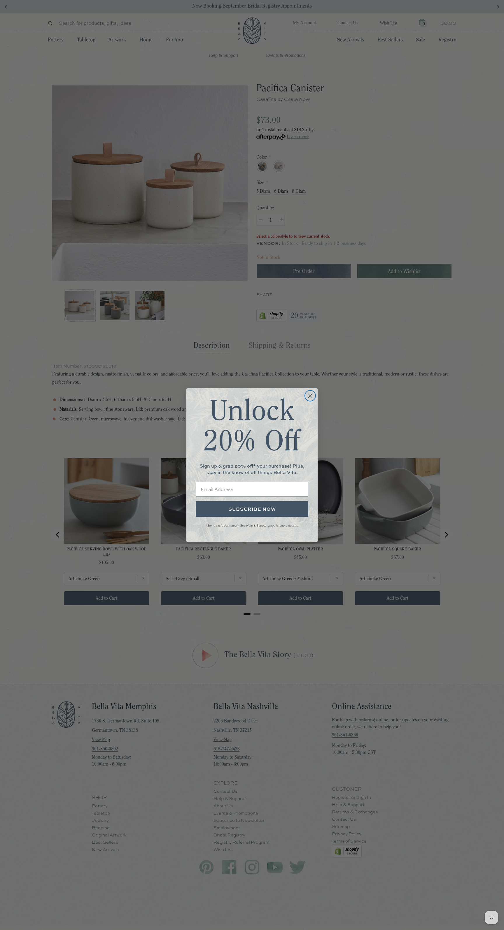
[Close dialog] (310, 396)
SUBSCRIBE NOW (252, 509)
